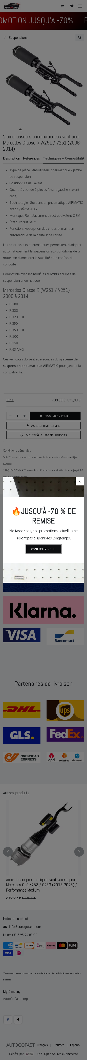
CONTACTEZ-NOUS (43, 549)
